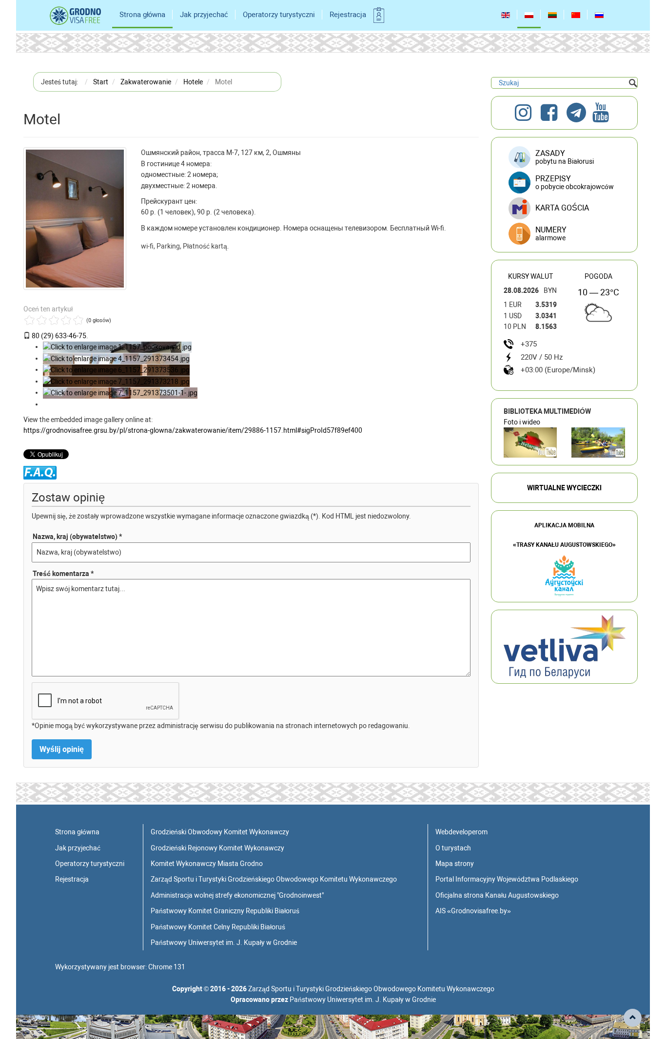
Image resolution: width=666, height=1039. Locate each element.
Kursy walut (530, 276)
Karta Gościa (562, 207)
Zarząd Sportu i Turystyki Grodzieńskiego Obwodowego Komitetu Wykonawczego (274, 879)
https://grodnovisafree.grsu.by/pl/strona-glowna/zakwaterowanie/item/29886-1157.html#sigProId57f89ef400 (192, 430)
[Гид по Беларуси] (565, 646)
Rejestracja (348, 14)
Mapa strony (454, 863)
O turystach (453, 848)
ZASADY (564, 157)
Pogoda (598, 276)
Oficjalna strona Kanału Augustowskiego (497, 895)
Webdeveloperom (461, 832)
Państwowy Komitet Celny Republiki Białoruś (218, 927)
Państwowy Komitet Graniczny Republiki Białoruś (225, 911)
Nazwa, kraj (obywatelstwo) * (77, 536)
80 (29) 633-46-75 (59, 336)
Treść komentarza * (63, 573)
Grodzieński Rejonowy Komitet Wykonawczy (217, 848)
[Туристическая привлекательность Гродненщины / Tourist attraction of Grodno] (530, 442)
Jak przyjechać (204, 14)
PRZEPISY (574, 182)
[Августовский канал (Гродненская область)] (598, 442)
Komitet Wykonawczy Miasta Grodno (207, 863)
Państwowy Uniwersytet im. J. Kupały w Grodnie (224, 942)
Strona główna (142, 14)
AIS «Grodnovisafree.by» (473, 911)
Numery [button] (551, 233)
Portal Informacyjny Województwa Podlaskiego (506, 879)
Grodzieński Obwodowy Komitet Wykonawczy (220, 832)
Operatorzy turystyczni (279, 14)
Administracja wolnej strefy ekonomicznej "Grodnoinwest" (237, 895)
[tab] (564, 234)
